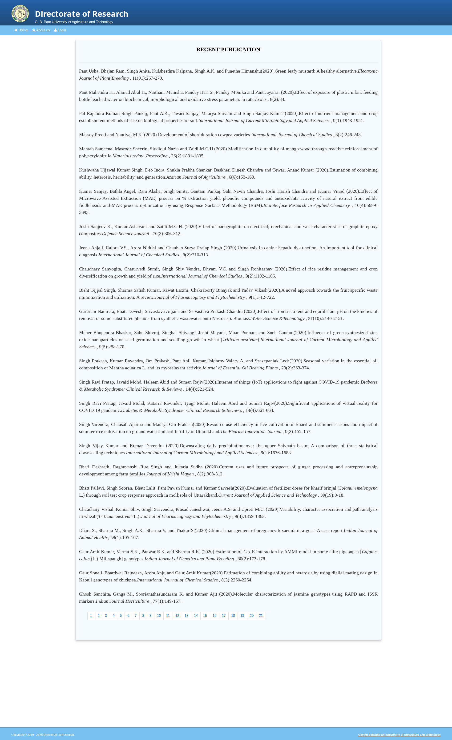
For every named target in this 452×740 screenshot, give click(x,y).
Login (61, 30)
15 (205, 615)
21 (261, 615)
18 (233, 615)
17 (224, 615)
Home (22, 30)
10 (159, 615)
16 (214, 615)
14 (196, 615)
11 (168, 615)
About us (43, 30)
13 (186, 615)
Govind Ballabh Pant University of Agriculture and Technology (399, 734)
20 (252, 615)
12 (177, 615)
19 (242, 615)
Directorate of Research (81, 13)
